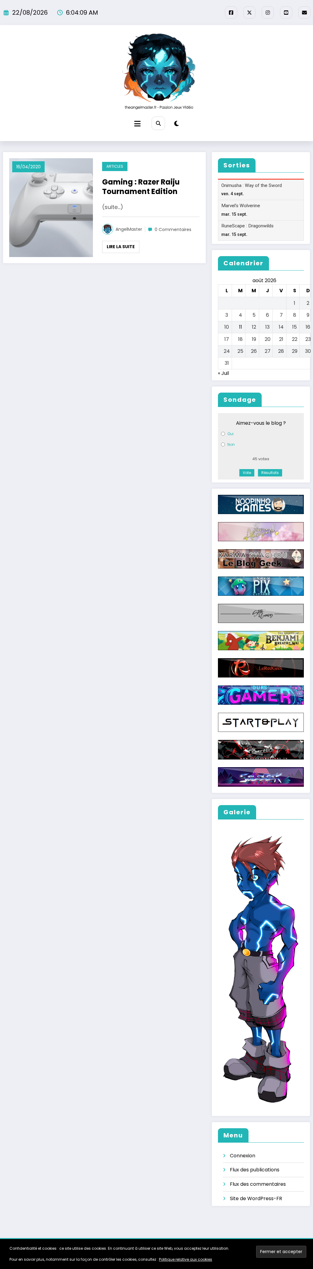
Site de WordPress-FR (256, 1198)
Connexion (242, 1155)
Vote (247, 472)
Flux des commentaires (258, 1184)
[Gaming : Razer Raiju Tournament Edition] (51, 207)
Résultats (270, 472)
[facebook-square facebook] (231, 12)
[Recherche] (158, 123)
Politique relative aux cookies (185, 1259)
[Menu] (137, 123)
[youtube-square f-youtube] (286, 12)
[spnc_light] (176, 123)
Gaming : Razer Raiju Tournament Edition (141, 186)
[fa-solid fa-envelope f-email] (304, 12)
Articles (114, 166)
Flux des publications (254, 1169)
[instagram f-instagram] (268, 12)
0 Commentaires (173, 229)
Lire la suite (121, 247)
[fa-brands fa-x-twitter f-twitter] (249, 12)
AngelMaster (129, 229)
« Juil (223, 373)
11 (240, 326)
